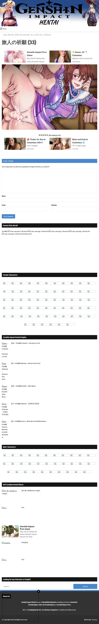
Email (3, 205)
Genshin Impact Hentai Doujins (14, 337)
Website (54, 205)
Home (5, 35)
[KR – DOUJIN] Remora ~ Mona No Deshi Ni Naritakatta (28, 421)
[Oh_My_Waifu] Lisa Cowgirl (30, 490)
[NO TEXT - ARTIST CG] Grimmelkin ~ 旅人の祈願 (23, 35)
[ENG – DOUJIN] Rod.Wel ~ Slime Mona (23, 386)
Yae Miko (5, 231)
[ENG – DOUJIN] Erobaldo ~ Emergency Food (25, 343)
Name (4, 196)
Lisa (22, 507)
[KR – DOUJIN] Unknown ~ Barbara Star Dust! (25, 363)
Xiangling (24, 542)
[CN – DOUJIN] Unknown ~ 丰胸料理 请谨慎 (25, 403)
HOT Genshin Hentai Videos (13, 484)
